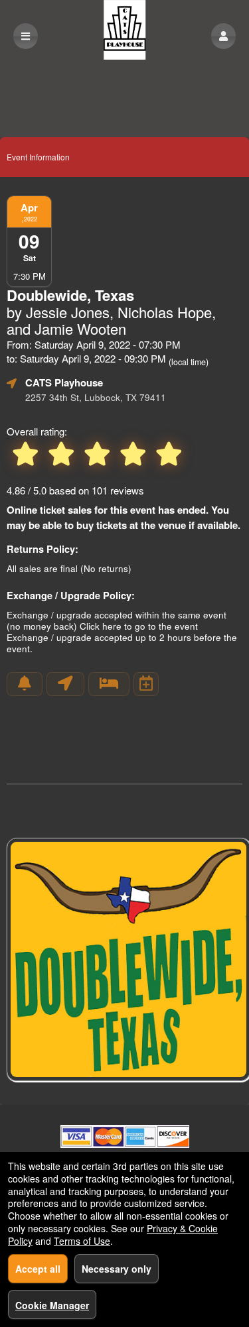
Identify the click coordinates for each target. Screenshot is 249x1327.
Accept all (37, 1268)
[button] (223, 36)
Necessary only (116, 1268)
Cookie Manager (52, 1305)
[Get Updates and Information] (24, 684)
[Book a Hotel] (109, 684)
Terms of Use (82, 1240)
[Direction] (65, 684)
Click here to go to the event (139, 626)
